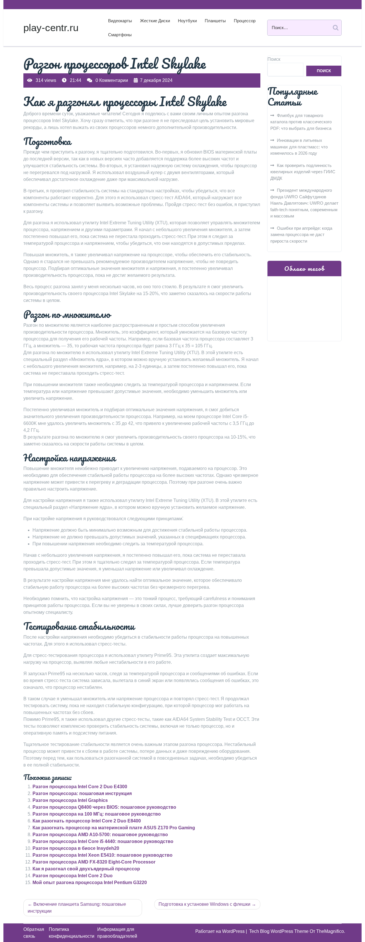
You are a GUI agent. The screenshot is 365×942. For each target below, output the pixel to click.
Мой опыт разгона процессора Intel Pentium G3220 (90, 882)
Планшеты (215, 20)
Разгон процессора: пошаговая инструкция (82, 793)
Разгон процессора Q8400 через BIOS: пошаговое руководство (104, 807)
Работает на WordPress (220, 931)
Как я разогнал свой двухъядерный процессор (86, 868)
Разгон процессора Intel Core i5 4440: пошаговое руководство (103, 841)
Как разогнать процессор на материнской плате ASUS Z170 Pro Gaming (114, 827)
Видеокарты (120, 20)
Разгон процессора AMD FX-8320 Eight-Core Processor (94, 862)
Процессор (245, 20)
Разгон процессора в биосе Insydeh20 (76, 848)
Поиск (273, 59)
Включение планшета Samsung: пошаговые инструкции (77, 907)
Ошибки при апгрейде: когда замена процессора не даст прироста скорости (301, 234)
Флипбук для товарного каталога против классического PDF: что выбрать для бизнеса (301, 122)
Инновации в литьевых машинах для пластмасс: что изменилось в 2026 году (299, 147)
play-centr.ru (50, 27)
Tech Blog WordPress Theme (279, 931)
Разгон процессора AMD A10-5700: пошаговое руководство (100, 834)
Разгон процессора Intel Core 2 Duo (73, 875)
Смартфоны (120, 34)
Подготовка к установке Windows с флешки (204, 904)
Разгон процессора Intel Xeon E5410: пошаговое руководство (103, 855)
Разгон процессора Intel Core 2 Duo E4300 (80, 786)
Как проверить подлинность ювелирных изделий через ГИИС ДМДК (302, 172)
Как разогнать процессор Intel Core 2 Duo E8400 (87, 820)
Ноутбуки (187, 20)
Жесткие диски (155, 20)
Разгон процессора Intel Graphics (70, 800)
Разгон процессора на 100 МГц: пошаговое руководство (97, 814)
